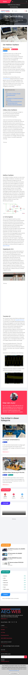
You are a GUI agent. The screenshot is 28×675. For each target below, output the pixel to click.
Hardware (14, 584)
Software (14, 580)
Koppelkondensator (19, 319)
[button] (26, 1)
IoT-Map (3, 632)
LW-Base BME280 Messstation (15, 557)
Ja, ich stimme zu (14, 673)
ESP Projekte (14, 589)
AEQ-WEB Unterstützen (6, 638)
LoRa (14, 578)
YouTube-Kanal (6, 78)
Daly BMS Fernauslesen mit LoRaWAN (16, 548)
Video (5, 50)
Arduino (14, 576)
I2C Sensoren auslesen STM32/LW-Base (16, 563)
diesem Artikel (6, 245)
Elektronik (15, 49)
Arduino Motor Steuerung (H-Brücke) (13, 472)
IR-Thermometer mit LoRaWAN (15, 553)
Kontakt (3, 629)
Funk (14, 587)
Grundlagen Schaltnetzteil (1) (11, 439)
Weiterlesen (5, 451)
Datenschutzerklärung (14, 670)
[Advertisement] (14, 157)
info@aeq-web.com (5, 661)
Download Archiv (5, 635)
